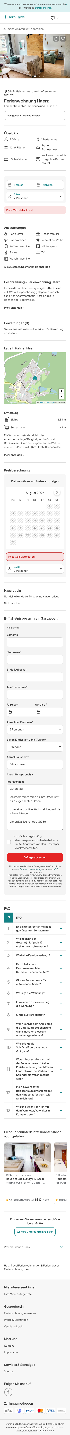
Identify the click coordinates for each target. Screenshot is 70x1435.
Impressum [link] (11, 1352)
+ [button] (61, 391)
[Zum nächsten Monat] (57, 492)
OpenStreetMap (46, 402)
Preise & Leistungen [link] (16, 1319)
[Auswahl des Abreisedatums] (49, 712)
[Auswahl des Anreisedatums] (21, 712)
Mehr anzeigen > (14, 454)
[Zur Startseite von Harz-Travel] (14, 18)
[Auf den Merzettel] (63, 39)
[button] (56, 39)
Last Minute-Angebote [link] (18, 1293)
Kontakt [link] (9, 1345)
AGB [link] (56, 869)
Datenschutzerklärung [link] (30, 869)
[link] (9, 1390)
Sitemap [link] (9, 1371)
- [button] (61, 396)
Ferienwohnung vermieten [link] (20, 1313)
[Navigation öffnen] (64, 18)
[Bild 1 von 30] (35, 56)
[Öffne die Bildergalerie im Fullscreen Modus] (64, 73)
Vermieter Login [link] (13, 1326)
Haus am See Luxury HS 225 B (25, 1178)
